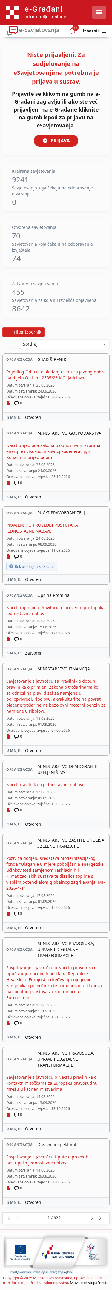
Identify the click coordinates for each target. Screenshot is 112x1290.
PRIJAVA (60, 140)
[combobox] (65, 344)
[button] (8, 1218)
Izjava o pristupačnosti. (89, 1282)
